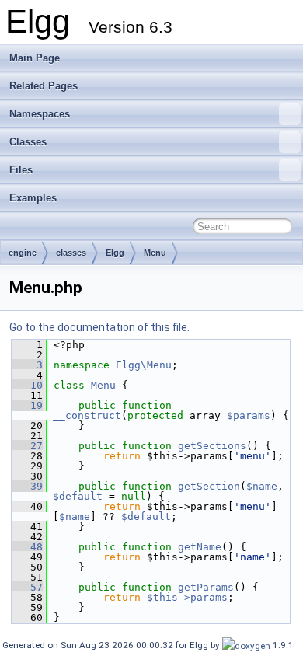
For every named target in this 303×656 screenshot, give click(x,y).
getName (199, 547)
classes (71, 252)
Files (21, 170)
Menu (155, 252)
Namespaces (39, 114)
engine (23, 252)
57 (27, 587)
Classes (28, 142)
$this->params (187, 597)
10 (27, 385)
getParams (206, 587)
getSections (212, 446)
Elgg (115, 252)
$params (248, 415)
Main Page (34, 58)
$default (78, 496)
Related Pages (43, 86)
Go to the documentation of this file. (99, 327)
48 (27, 547)
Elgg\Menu (144, 365)
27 (27, 446)
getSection (209, 486)
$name (261, 486)
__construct (87, 415)
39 (27, 486)
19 (27, 405)
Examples (33, 198)
